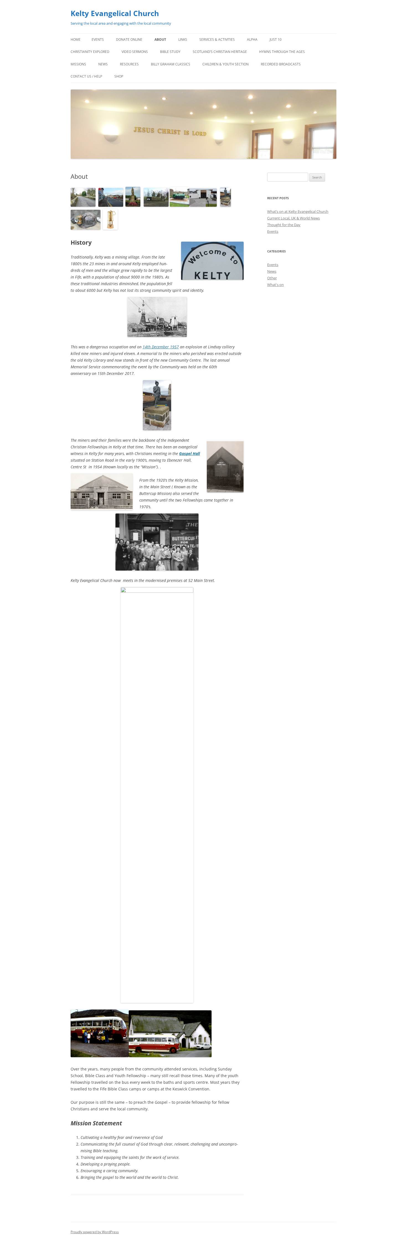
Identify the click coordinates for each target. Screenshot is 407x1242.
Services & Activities (217, 39)
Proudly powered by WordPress (95, 1232)
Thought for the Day (283, 224)
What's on (275, 284)
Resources (129, 64)
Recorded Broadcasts (281, 64)
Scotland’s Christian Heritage (220, 51)
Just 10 (276, 39)
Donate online (129, 39)
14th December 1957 (161, 346)
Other (272, 277)
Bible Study (170, 51)
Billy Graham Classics (170, 64)
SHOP (118, 76)
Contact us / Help (86, 76)
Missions (78, 64)
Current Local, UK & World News (293, 218)
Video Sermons (135, 51)
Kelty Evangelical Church (115, 13)
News (103, 64)
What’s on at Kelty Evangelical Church (297, 211)
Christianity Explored (90, 51)
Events (98, 39)
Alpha (252, 39)
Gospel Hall (189, 453)
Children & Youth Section (225, 64)
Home (76, 39)
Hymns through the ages (282, 51)
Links (182, 39)
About (160, 39)
